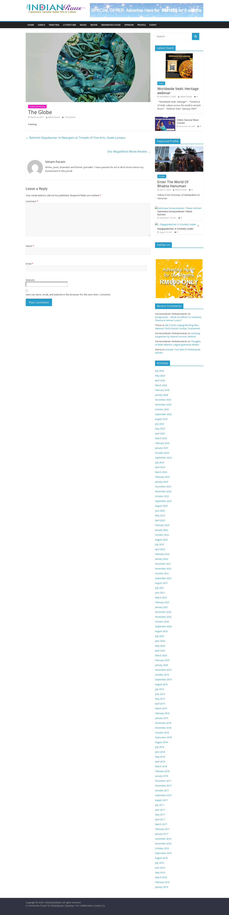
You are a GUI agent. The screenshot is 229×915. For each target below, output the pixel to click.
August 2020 (161, 631)
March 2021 (161, 597)
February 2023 (162, 525)
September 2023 (163, 501)
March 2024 (161, 472)
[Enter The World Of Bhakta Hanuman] (179, 148)
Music (83, 24)
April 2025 (160, 433)
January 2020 (161, 665)
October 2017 (162, 790)
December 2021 (163, 563)
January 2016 (161, 886)
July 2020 (159, 636)
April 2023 (160, 520)
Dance (41, 24)
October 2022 (162, 534)
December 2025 (163, 399)
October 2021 (162, 573)
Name (30, 245)
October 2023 (162, 496)
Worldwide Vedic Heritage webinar (178, 90)
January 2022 (161, 558)
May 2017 (160, 814)
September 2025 (163, 414)
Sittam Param (54, 117)
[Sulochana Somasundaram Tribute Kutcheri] (178, 208)
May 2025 (160, 428)
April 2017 (160, 819)
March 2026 (161, 385)
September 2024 (163, 457)
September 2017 (163, 795)
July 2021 (159, 587)
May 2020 (160, 645)
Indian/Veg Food (111, 24)
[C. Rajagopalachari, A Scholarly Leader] (175, 224)
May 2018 (160, 756)
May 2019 (160, 698)
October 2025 (162, 409)
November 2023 (163, 491)
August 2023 (161, 505)
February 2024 (162, 476)
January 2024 (161, 481)
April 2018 (160, 761)
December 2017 (163, 780)
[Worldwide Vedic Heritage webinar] (179, 55)
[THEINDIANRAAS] (56, 5)
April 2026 (160, 380)
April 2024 (160, 467)
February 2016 (162, 882)
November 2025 (163, 404)
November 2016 (163, 843)
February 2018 (162, 771)
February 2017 (162, 829)
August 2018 (161, 742)
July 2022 (159, 544)
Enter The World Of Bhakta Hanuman (172, 183)
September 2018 (163, 737)
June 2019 (160, 693)
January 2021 (161, 607)
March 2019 (161, 708)
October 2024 (162, 452)
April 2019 (160, 703)
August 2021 (161, 583)
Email (29, 263)
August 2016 (161, 857)
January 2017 (161, 833)
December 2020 (163, 611)
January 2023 (161, 529)
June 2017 (160, 809)
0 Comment (69, 117)
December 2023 (163, 486)
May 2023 (160, 515)
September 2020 (163, 626)
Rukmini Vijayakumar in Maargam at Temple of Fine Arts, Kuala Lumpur (76, 137)
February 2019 (162, 713)
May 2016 (160, 872)
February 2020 (162, 660)
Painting (54, 24)
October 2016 (162, 848)
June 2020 (160, 640)
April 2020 (160, 650)
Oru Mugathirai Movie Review (128, 151)
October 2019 (162, 674)
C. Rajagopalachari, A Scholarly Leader (178, 227)
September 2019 (163, 679)
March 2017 (161, 824)
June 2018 (160, 751)
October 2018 (162, 732)
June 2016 (160, 867)
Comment (32, 201)
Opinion (129, 24)
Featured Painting (37, 106)
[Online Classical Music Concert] (165, 118)
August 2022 (161, 539)
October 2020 (162, 621)
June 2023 (160, 510)
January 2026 (161, 394)
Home (31, 24)
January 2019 (161, 718)
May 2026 (160, 375)
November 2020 (163, 616)
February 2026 (162, 390)
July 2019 (159, 689)
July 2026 (159, 370)
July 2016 (159, 862)
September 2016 (163, 853)
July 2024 (159, 462)
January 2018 (161, 775)
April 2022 (160, 549)
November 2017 (163, 785)
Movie (94, 24)
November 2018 (163, 727)
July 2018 (159, 747)
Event (153, 24)
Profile (141, 24)
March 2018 (161, 766)
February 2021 (162, 602)
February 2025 (162, 443)
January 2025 (161, 447)
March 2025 (161, 438)
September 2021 (163, 578)
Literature (69, 24)
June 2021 (160, 592)
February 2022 (162, 554)
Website (30, 280)
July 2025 (159, 423)
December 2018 (163, 722)
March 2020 (161, 655)
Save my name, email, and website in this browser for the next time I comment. (68, 294)
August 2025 (161, 419)
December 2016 (163, 838)
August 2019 (161, 684)
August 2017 (161, 800)
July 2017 (159, 804)
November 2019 (163, 669)
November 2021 (163, 568)
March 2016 (161, 877)
